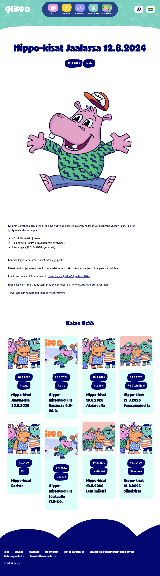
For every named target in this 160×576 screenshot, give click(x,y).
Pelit (6, 552)
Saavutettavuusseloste (43, 556)
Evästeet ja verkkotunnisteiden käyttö (112, 552)
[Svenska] (150, 9)
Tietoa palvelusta (74, 552)
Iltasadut (34, 552)
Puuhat (19, 552)
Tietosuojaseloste (14, 556)
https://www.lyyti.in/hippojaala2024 (69, 276)
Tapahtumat (51, 552)
